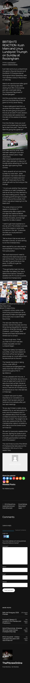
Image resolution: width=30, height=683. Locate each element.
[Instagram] (4, 481)
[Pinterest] (13, 478)
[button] (4, 536)
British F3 (4, 64)
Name (4, 566)
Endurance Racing (12, 64)
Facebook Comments (20, 530)
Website (4, 582)
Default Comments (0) (8, 530)
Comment (5, 546)
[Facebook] (4, 478)
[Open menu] (4, 19)
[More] (7, 481)
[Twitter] (7, 478)
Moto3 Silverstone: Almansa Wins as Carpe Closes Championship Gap (12, 629)
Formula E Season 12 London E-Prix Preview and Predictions (11, 621)
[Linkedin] (10, 478)
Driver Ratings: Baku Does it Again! (22, 506)
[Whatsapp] (23, 478)
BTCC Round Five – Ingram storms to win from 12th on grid (9, 506)
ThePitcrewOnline (8, 14)
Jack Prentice (11, 62)
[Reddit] (17, 478)
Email (4, 574)
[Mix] (20, 478)
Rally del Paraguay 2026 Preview (10, 613)
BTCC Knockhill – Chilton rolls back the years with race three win (11, 638)
